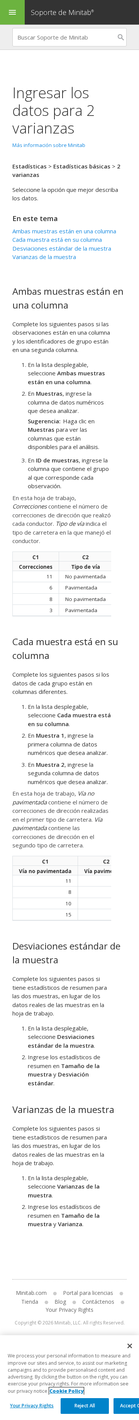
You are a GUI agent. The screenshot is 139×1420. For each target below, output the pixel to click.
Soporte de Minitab (62, 12)
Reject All (85, 1405)
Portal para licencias (88, 1292)
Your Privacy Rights (32, 1405)
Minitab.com (31, 1292)
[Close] (129, 1345)
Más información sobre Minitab (48, 145)
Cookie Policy (66, 1391)
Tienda (29, 1301)
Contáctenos (98, 1301)
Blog (60, 1301)
